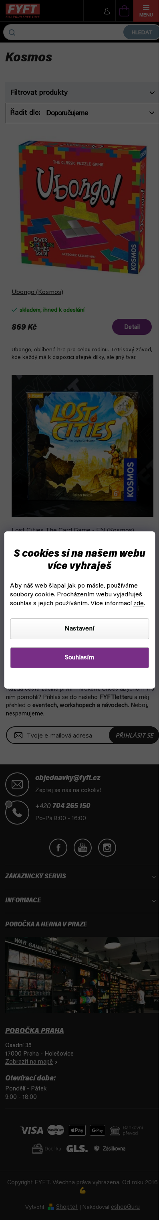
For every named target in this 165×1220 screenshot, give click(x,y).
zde (138, 603)
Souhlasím (79, 658)
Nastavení (79, 629)
